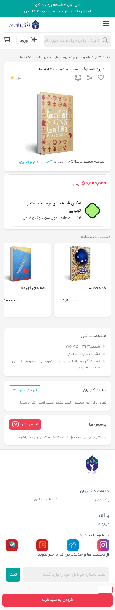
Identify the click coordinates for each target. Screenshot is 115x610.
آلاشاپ (46, 162)
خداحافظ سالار (95, 288)
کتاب (98, 57)
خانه (108, 57)
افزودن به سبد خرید (57, 600)
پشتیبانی (102, 499)
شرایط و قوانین (46, 499)
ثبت (13, 574)
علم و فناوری (82, 57)
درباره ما (103, 524)
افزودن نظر (29, 390)
